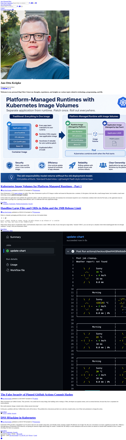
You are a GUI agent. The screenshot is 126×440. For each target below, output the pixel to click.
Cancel (2, 8)
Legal (35, 435)
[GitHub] (1, 88)
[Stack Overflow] (8, 88)
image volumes (18, 193)
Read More (4, 202)
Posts (2, 3)
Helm (11, 230)
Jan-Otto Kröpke (6, 190)
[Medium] (5, 88)
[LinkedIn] (3, 88)
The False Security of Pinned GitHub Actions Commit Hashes (37, 394)
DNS (4, 432)
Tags (5, 3)
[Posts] (35, 78)
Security (30, 204)
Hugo (9, 434)
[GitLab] (7, 88)
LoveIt (20, 434)
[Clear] (32, 3)
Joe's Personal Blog (6, 1)
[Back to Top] (1, 437)
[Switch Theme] (36, 3)
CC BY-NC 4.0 (23, 435)
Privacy (31, 435)
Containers (6, 204)
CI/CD (4, 413)
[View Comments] (1, 438)
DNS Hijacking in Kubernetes (18, 417)
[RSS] (10, 88)
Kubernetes (37, 190)
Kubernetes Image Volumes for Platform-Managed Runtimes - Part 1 (41, 186)
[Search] (30, 3)
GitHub (36, 398)
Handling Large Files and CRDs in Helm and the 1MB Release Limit (41, 208)
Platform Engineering (22, 204)
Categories (10, 3)
